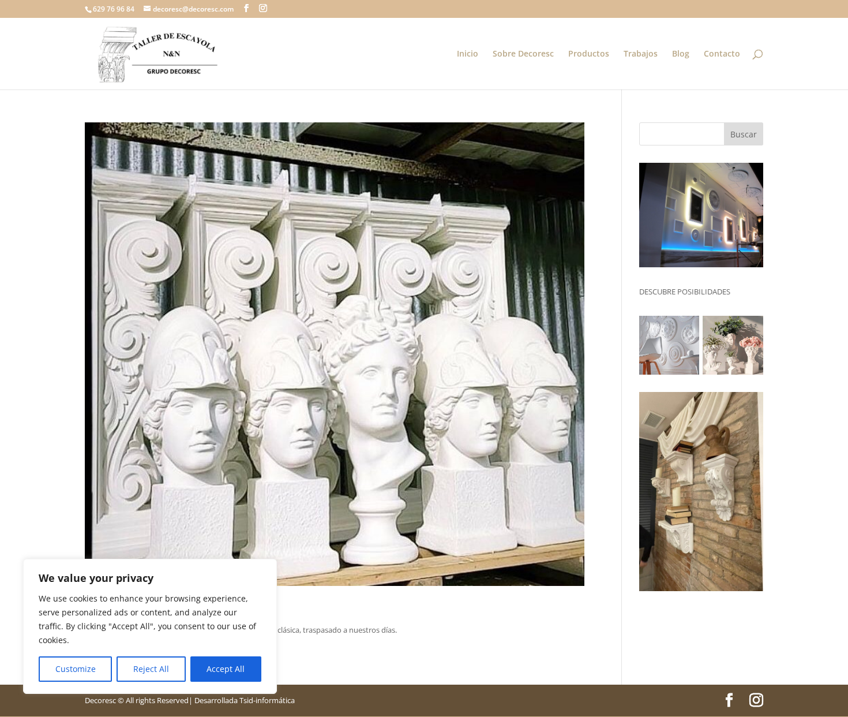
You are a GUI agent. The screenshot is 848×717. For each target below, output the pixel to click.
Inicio (467, 54)
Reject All (151, 668)
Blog (680, 54)
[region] (150, 626)
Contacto (722, 54)
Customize (75, 668)
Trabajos (641, 54)
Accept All (226, 668)
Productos (588, 54)
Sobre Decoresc (523, 54)
